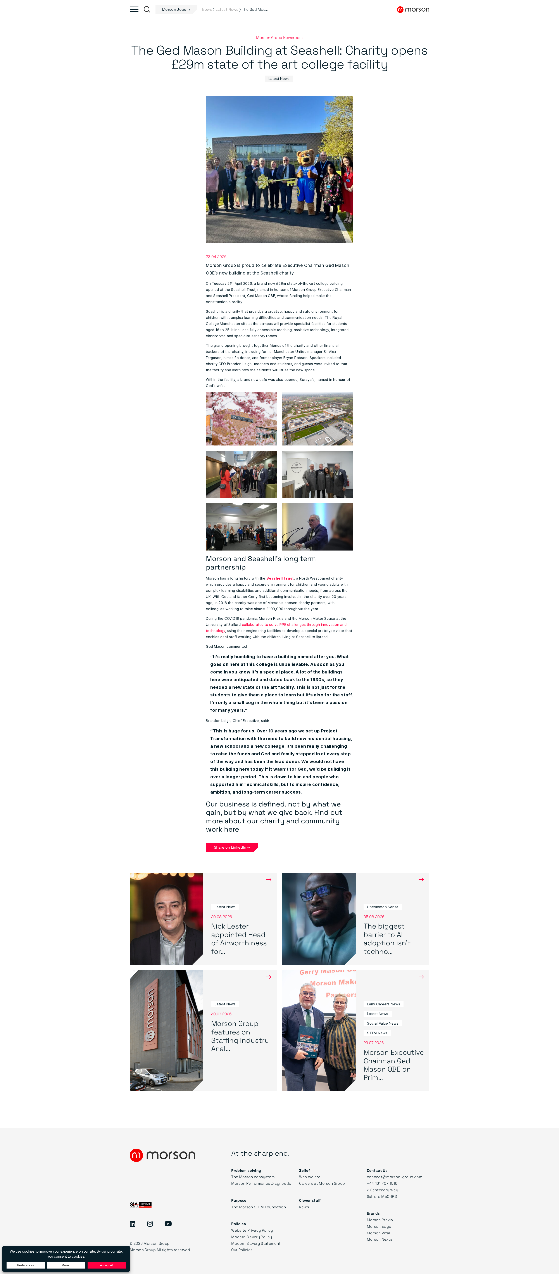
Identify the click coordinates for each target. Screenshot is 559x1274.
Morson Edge (379, 1226)
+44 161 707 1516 (382, 1183)
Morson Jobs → (176, 9)
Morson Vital (378, 1232)
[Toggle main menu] (134, 9)
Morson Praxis (380, 1219)
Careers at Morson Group (322, 1183)
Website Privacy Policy (252, 1230)
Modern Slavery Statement (256, 1243)
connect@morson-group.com (394, 1176)
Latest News (279, 78)
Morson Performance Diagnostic (261, 1183)
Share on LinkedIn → (232, 847)
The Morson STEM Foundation (258, 1206)
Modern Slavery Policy (251, 1236)
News (304, 1206)
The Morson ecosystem (253, 1176)
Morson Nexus (380, 1239)
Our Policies (241, 1249)
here (231, 829)
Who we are (309, 1176)
